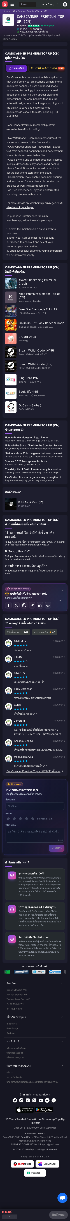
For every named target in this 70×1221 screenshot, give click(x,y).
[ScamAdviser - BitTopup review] (22, 1164)
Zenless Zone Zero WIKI (18, 999)
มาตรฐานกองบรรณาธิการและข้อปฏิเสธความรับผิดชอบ (32, 1081)
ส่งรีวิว (58, 848)
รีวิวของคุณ (11, 825)
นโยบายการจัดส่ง (14, 1052)
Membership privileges (20, 207)
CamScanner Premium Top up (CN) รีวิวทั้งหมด (33, 771)
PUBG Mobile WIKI (15, 1004)
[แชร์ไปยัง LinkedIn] (40, 605)
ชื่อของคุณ (10, 799)
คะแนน (9, 813)
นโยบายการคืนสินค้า (16, 1048)
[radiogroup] (21, 645)
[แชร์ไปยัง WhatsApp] (24, 605)
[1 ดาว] (8, 818)
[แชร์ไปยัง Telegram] (32, 605)
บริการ (9, 1072)
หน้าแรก (6, 11)
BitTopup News (14, 1008)
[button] (35, 983)
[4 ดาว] (26, 818)
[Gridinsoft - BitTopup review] (48, 1164)
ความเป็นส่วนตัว (14, 1077)
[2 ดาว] (14, 818)
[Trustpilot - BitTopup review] (35, 1173)
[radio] (15, 645)
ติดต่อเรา (10, 1033)
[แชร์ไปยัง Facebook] (8, 605)
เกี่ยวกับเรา (11, 1023)
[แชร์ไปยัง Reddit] (48, 605)
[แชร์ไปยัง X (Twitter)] (16, 605)
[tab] (16, 68)
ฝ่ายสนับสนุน (12, 1028)
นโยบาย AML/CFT (15, 1057)
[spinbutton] (9, 1217)
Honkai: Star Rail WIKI (17, 994)
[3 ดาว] (20, 818)
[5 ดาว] (32, 818)
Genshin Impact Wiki (16, 990)
